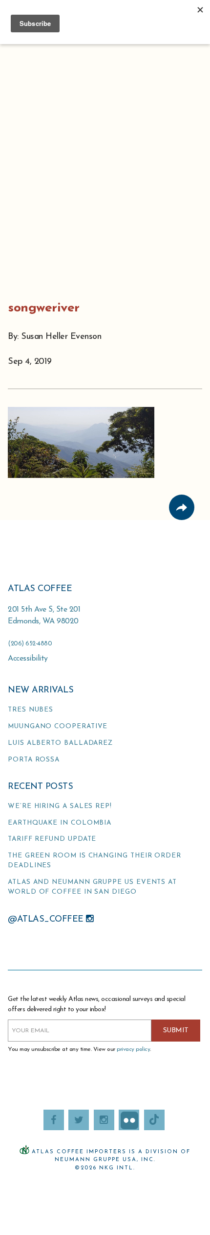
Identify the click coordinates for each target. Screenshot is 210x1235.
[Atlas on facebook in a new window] (53, 1120)
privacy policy (133, 1049)
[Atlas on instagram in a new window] (104, 1120)
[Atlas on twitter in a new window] (78, 1120)
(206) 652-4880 (30, 644)
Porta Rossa (34, 760)
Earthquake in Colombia (59, 823)
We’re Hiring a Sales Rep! (60, 806)
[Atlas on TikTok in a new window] (154, 1120)
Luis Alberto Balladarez (60, 743)
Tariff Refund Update (52, 839)
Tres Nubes (30, 710)
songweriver (44, 308)
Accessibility (28, 659)
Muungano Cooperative (57, 726)
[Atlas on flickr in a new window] (129, 1120)
